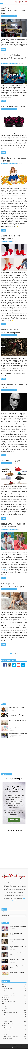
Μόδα (2, 15)
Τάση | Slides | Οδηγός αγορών (12, 460)
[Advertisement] (14, 685)
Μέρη (14, 1003)
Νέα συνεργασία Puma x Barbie (13, 106)
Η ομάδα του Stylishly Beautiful (14, 1001)
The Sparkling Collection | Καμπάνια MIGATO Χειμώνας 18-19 (13, 58)
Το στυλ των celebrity (15, 1023)
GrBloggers (14, 986)
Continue (3, 49)
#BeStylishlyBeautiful (15, 988)
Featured (14, 984)
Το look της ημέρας (15, 1021)
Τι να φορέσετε (15, 1019)
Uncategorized (14, 997)
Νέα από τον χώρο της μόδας (10, 15)
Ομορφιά (14, 1025)
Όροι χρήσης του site (14, 1047)
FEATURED (5, 923)
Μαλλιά (15, 1034)
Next (16, 653)
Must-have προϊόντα (15, 1027)
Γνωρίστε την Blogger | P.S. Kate (16, 933)
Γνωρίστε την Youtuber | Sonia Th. (17, 939)
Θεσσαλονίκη (15, 1008)
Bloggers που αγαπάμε (15, 990)
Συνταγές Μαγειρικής (14, 1038)
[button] (5, 2)
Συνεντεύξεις (15, 1016)
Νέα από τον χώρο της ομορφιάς (15, 1036)
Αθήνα (15, 1006)
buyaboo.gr (8, 571)
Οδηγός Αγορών (8, 241)
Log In (22, 921)
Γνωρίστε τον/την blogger (15, 993)
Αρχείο (3, 911)
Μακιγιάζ (15, 1032)
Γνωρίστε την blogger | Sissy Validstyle (18, 926)
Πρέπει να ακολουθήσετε (15, 995)
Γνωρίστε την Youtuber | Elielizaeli (17, 972)
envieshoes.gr (4, 569)
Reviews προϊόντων (15, 1030)
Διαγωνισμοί (14, 999)
